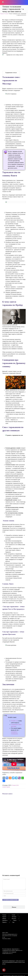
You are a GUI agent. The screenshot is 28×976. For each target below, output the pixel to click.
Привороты (4, 920)
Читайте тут (14, 720)
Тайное (14, 920)
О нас (3, 937)
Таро (13, 922)
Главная (4, 914)
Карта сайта (5, 932)
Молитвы (14, 918)
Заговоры (14, 916)
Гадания (4, 916)
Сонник (14, 785)
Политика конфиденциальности (9, 934)
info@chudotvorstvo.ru (7, 953)
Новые (14, 907)
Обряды (4, 918)
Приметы (4, 922)
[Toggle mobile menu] (25, 2)
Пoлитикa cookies (6, 938)
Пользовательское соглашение (9, 935)
